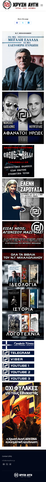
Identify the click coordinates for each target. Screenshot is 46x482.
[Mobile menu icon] (42, 5)
